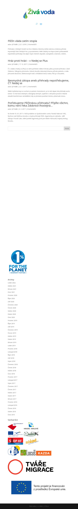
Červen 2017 (12, 389)
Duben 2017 (12, 396)
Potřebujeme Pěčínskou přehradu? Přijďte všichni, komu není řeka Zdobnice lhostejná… (38, 104)
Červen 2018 (12, 368)
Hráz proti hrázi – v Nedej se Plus (28, 60)
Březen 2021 (12, 289)
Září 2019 (11, 327)
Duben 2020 (12, 314)
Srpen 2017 (11, 383)
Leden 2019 (12, 346)
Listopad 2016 (12, 405)
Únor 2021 (11, 292)
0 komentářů (32, 44)
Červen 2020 (12, 308)
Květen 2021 (12, 286)
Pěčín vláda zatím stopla (22, 41)
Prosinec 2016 (12, 402)
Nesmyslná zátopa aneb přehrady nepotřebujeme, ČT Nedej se (38, 82)
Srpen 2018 (11, 361)
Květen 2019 (12, 336)
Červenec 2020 (13, 305)
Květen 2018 (12, 371)
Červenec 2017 (13, 386)
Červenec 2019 (13, 330)
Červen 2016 (12, 408)
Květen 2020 (12, 311)
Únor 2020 (11, 317)
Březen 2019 (12, 342)
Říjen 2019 (11, 323)
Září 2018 (11, 358)
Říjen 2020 (11, 298)
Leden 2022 (12, 283)
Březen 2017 (12, 399)
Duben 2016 (12, 411)
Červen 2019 (12, 333)
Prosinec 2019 (12, 320)
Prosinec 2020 (12, 295)
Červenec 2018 (13, 364)
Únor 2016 (11, 415)
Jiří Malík (15, 44)
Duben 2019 (12, 339)
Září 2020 (11, 302)
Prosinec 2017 (12, 377)
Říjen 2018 (11, 355)
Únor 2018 (11, 374)
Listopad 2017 (12, 380)
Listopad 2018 (12, 352)
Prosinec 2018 (12, 349)
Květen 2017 (12, 393)
